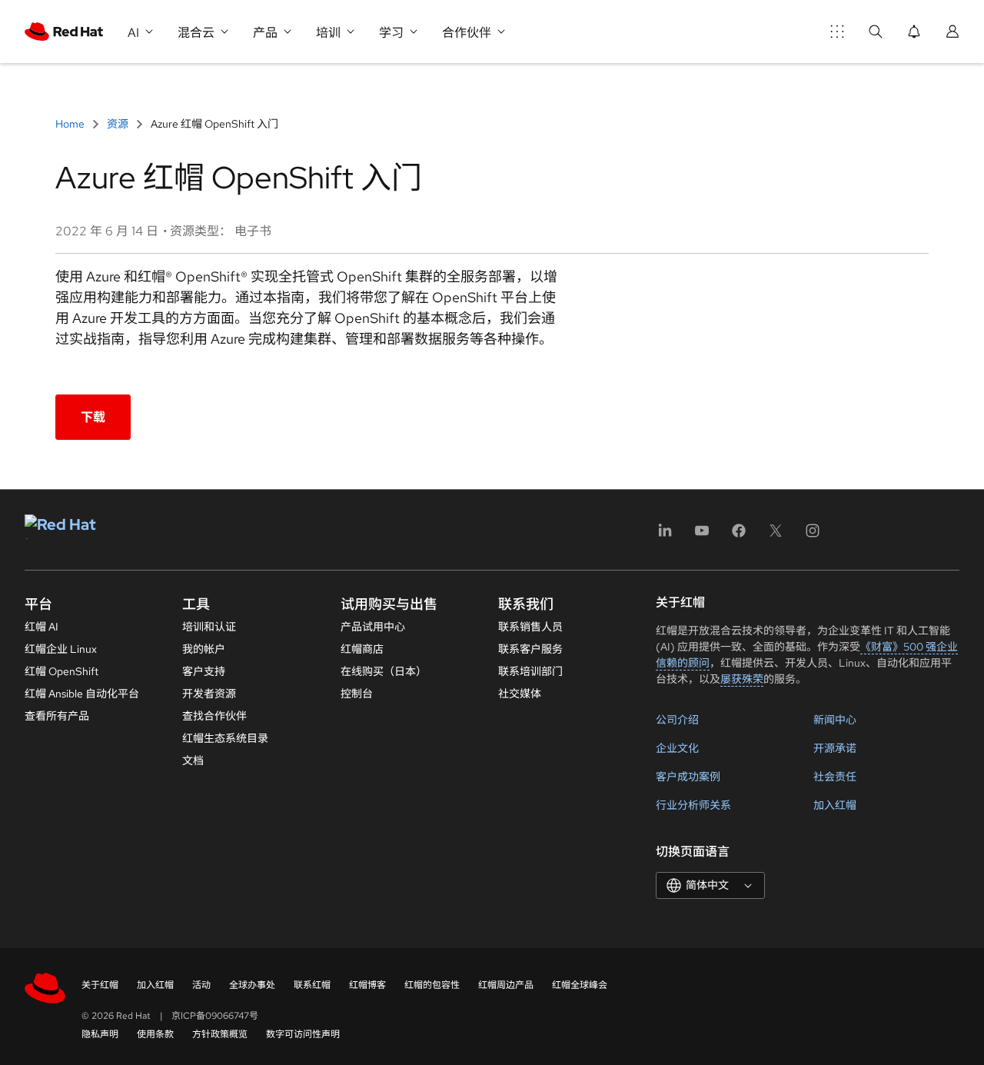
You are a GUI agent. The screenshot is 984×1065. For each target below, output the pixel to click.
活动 (201, 985)
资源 (118, 124)
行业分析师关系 (693, 805)
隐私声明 (99, 1034)
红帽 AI (41, 627)
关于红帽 (99, 985)
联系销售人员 (530, 627)
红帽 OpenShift (61, 671)
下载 (93, 417)
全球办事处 (252, 985)
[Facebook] (739, 536)
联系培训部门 (530, 671)
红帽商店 (362, 649)
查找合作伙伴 (214, 716)
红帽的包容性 (432, 985)
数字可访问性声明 (303, 1034)
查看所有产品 (57, 716)
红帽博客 (367, 985)
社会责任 (834, 777)
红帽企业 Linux (61, 649)
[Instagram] (812, 536)
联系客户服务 (530, 649)
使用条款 (155, 1034)
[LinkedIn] (665, 536)
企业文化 (677, 748)
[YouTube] (702, 536)
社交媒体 (519, 694)
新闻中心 (834, 720)
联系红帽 (312, 985)
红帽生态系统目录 (225, 738)
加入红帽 (834, 805)
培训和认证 (209, 627)
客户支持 (203, 671)
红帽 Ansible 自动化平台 (82, 694)
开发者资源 (209, 694)
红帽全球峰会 (579, 985)
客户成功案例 (688, 777)
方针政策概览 (220, 1034)
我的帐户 (203, 649)
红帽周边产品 (506, 985)
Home (71, 124)
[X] (775, 536)
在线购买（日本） (384, 671)
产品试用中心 (373, 627)
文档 (193, 760)
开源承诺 (834, 748)
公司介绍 (677, 720)
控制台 (357, 694)
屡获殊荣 (741, 679)
